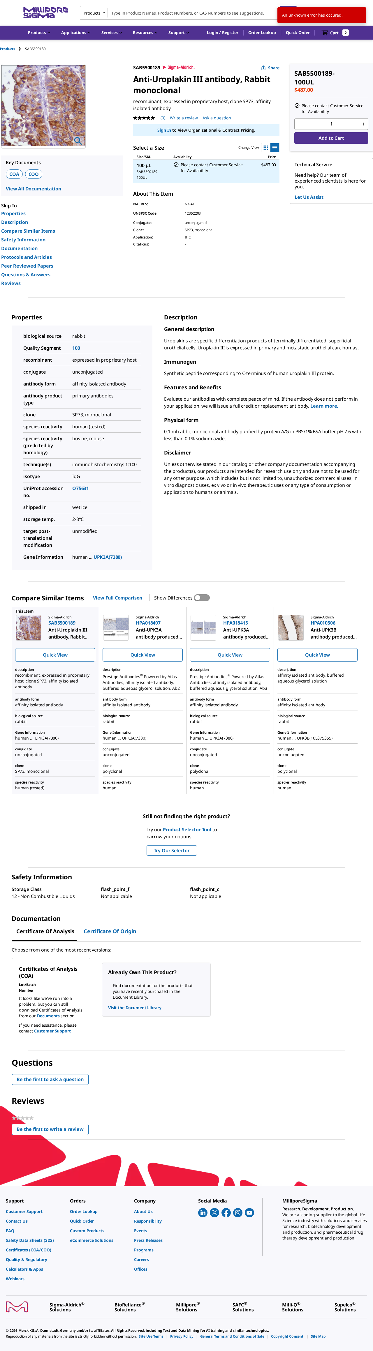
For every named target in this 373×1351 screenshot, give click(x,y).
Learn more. (324, 406)
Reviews (11, 283)
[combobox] (188, 13)
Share (273, 67)
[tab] (12, 49)
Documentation (19, 248)
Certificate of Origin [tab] (110, 931)
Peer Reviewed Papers (27, 266)
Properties (13, 213)
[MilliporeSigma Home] (45, 13)
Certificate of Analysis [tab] (45, 931)
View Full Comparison (117, 598)
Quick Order (298, 32)
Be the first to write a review (53, 1130)
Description (14, 222)
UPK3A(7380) (108, 557)
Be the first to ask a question (50, 1079)
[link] (35, 1211)
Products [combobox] (92, 13)
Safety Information (23, 239)
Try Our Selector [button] (172, 850)
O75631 (80, 488)
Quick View (55, 655)
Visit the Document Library (134, 1007)
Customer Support (52, 1031)
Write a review (184, 118)
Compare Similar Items (28, 231)
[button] (222, 33)
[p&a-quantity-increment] (363, 124)
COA (14, 174)
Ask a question (217, 118)
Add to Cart (331, 138)
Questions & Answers (25, 274)
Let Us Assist (309, 197)
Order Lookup (262, 32)
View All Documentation (33, 189)
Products (7, 48)
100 (76, 348)
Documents (48, 1015)
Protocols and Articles (26, 257)
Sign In (164, 130)
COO (34, 174)
